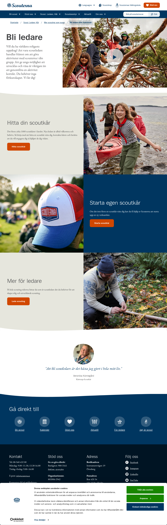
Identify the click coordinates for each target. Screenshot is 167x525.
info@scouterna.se (23, 476)
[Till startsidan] (19, 5)
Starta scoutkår (101, 223)
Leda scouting (18, 301)
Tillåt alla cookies (145, 490)
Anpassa (144, 498)
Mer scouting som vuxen (54, 22)
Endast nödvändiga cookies (145, 507)
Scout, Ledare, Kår (31, 22)
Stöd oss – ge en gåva (56, 469)
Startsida (14, 22)
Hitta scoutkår (18, 147)
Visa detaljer (40, 520)
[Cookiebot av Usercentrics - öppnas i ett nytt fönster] (16, 520)
